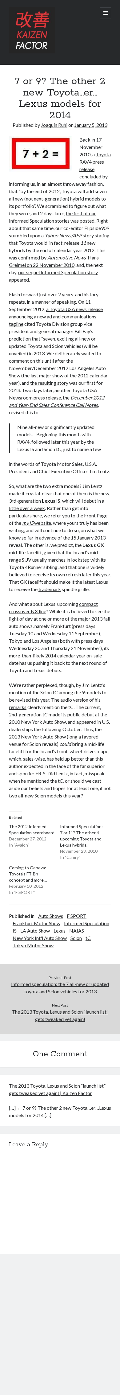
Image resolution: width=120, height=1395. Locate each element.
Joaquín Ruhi (54, 125)
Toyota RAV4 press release (95, 161)
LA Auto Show (35, 930)
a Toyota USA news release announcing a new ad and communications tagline (56, 316)
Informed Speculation (86, 923)
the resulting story (49, 383)
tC (88, 938)
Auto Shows (50, 916)
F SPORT (76, 916)
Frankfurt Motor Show (36, 923)
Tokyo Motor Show (33, 945)
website (36, 523)
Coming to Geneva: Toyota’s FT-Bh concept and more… (28, 874)
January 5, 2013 (90, 125)
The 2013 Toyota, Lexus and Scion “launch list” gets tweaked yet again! (60, 1015)
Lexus (60, 930)
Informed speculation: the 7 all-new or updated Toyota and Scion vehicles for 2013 (60, 987)
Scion (76, 938)
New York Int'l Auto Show (40, 938)
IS (15, 930)
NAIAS (76, 930)
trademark (49, 589)
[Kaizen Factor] (32, 52)
